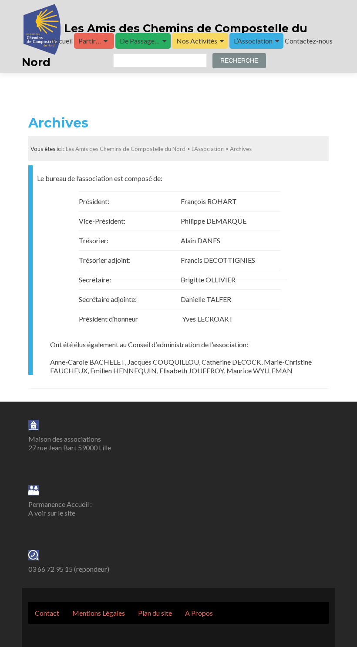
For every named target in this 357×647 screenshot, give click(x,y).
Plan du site (155, 613)
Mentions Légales (98, 613)
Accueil (62, 41)
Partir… (89, 41)
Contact (47, 613)
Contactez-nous (309, 41)
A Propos (199, 613)
